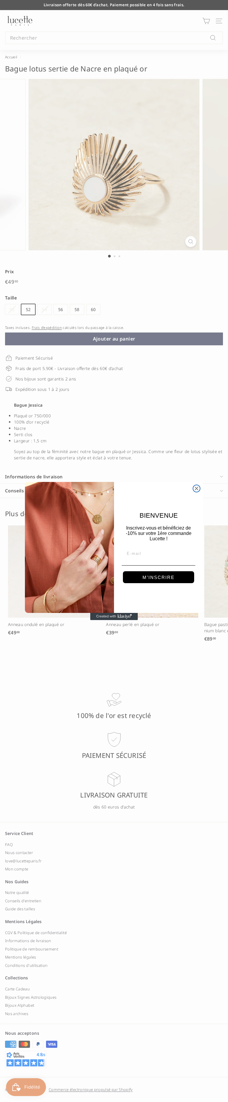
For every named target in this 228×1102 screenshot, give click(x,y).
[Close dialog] (196, 488)
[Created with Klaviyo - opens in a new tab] (114, 616)
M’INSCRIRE (158, 577)
